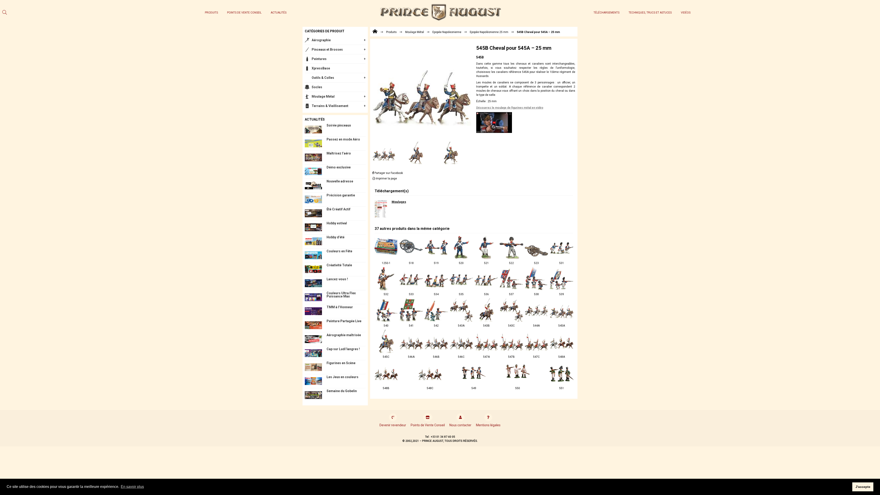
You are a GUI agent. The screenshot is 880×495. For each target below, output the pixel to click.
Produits (211, 12)
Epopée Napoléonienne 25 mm (489, 32)
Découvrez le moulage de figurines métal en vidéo (509, 107)
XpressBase (321, 68)
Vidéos (685, 12)
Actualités (278, 12)
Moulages (399, 202)
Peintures (319, 59)
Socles (317, 87)
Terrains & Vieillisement (330, 106)
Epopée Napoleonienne (446, 32)
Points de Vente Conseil (244, 12)
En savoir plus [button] (132, 487)
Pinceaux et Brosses (327, 49)
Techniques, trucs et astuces (650, 12)
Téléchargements (606, 12)
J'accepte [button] (862, 487)
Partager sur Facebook (388, 173)
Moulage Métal (323, 96)
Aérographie (321, 40)
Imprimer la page (386, 178)
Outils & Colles (323, 78)
